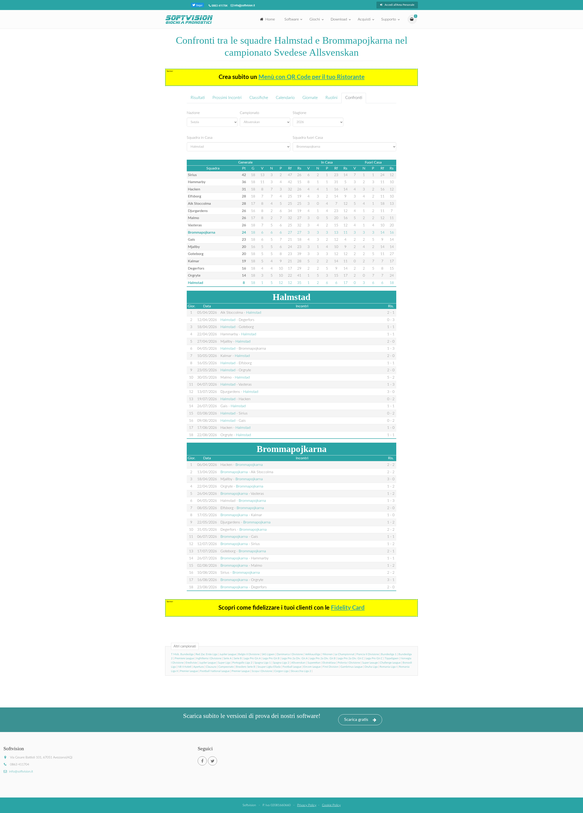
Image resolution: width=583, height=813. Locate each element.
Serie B (238, 658)
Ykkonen (327, 654)
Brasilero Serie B (245, 666)
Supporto (388, 19)
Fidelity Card (348, 608)
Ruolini (331, 98)
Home (270, 19)
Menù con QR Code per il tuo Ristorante (311, 77)
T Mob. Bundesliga (182, 654)
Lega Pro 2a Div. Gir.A (295, 658)
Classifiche (258, 98)
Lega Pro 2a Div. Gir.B (323, 658)
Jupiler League (227, 654)
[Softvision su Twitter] (212, 760)
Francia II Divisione (367, 654)
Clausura (211, 666)
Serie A (227, 658)
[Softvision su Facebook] (202, 760)
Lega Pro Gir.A (252, 658)
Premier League (189, 671)
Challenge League (390, 662)
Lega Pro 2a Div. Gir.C (351, 658)
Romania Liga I (388, 666)
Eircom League (312, 666)
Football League (292, 666)
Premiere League (184, 658)
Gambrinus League (351, 666)
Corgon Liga (281, 671)
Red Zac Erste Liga (206, 654)
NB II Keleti (184, 666)
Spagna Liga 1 (262, 662)
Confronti (353, 98)
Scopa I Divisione (262, 671)
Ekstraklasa (329, 662)
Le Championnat (344, 654)
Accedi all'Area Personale (399, 4)
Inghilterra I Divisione (208, 658)
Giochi (314, 19)
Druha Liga (371, 666)
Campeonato (226, 666)
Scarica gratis (356, 720)
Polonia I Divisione (349, 662)
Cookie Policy (331, 805)
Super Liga (224, 662)
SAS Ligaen (268, 654)
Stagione (299, 113)
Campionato (249, 113)
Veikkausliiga (312, 654)
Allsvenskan (298, 662)
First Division (330, 666)
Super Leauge (370, 662)
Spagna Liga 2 (281, 662)
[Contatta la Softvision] (242, 5)
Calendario (285, 98)
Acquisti (364, 19)
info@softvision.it (21, 771)
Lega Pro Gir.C (374, 658)
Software (291, 19)
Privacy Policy (306, 805)
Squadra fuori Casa (308, 137)
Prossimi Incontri (227, 98)
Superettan (313, 662)
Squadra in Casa (199, 137)
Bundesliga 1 (388, 654)
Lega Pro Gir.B (271, 658)
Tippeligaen (392, 658)
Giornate (310, 98)
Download (339, 19)
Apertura (198, 666)
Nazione (193, 113)
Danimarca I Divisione (290, 654)
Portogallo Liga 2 (242, 662)
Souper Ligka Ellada (269, 666)
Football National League (215, 671)
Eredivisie (191, 662)
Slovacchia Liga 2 (301, 671)
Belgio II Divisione (249, 654)
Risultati (198, 98)
